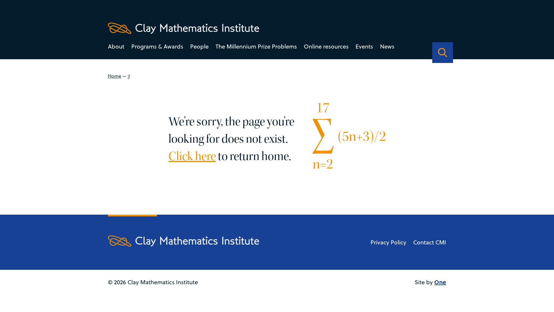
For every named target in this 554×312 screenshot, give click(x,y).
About (116, 46)
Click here (192, 156)
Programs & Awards (157, 46)
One (440, 282)
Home (114, 76)
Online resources (326, 46)
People (199, 46)
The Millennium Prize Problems (256, 46)
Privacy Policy (388, 242)
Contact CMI (429, 242)
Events (364, 46)
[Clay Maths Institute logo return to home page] (183, 28)
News (387, 46)
